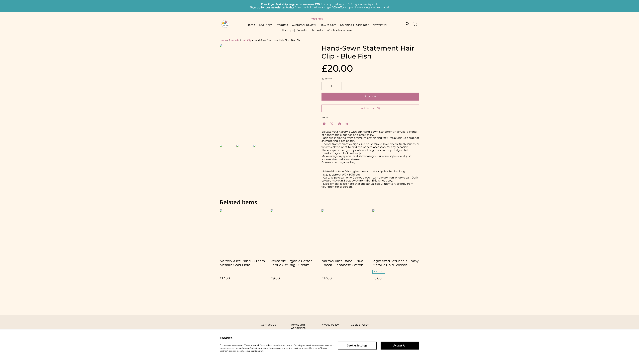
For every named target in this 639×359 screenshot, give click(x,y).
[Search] (407, 24)
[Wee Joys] (225, 24)
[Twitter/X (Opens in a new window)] (331, 123)
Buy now (370, 96)
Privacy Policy (330, 324)
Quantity (326, 79)
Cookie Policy (360, 324)
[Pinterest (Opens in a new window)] (339, 123)
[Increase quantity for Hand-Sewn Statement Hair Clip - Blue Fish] (338, 86)
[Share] (346, 123)
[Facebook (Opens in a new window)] (323, 123)
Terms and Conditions (298, 326)
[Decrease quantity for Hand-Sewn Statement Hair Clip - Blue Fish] (324, 86)
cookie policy (257, 350)
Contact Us (268, 324)
